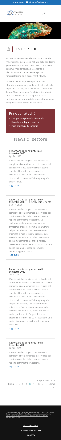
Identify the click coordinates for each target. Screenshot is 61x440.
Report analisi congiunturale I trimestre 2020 (25, 152)
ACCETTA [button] (31, 435)
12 (39, 383)
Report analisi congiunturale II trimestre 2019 (26, 344)
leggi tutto (14, 185)
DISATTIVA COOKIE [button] (30, 426)
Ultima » (52, 385)
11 (34, 383)
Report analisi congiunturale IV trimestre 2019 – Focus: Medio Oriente (30, 201)
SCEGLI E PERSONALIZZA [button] (31, 430)
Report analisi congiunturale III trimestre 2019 (26, 270)
